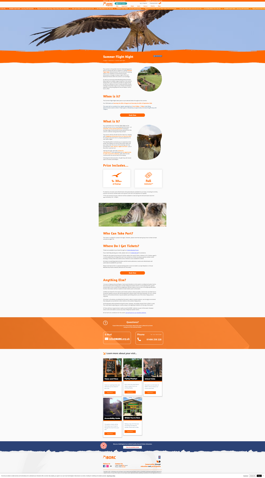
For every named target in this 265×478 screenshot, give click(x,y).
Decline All (252, 475)
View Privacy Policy (111, 475)
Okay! (259, 475)
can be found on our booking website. (135, 312)
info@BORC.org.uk (150, 1)
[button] (160, 3)
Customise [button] (245, 475)
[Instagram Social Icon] (107, 466)
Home (105, 60)
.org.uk (125, 465)
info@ (120, 465)
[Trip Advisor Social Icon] (111, 466)
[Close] (263, 476)
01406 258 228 (158, 1)
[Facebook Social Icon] (104, 466)
